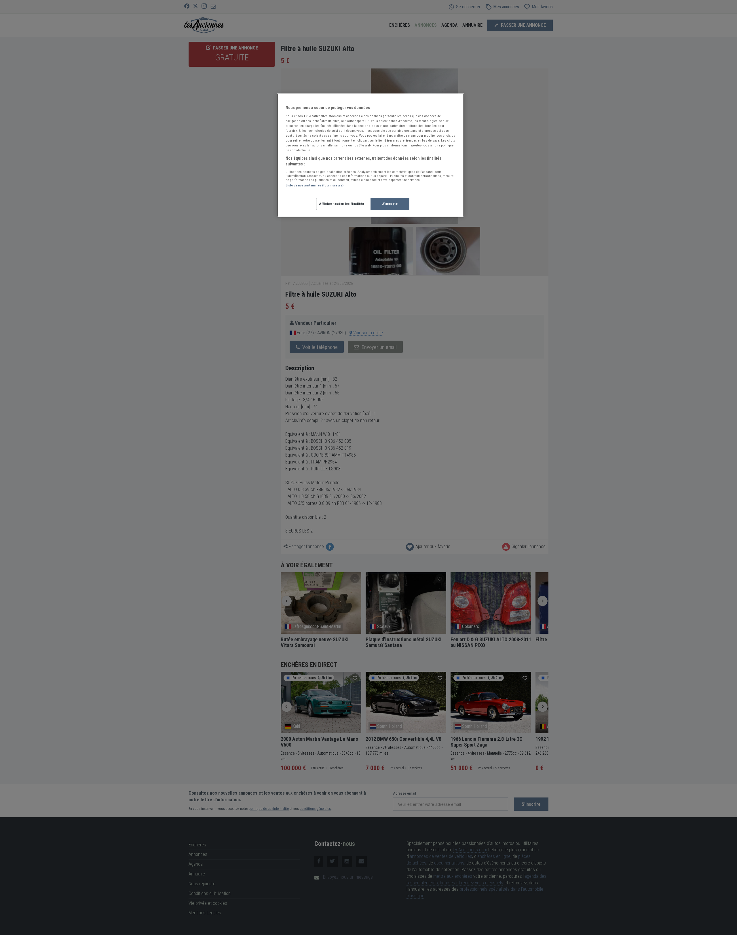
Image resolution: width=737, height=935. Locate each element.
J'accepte (390, 204)
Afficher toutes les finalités (341, 204)
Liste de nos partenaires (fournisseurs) (314, 185)
